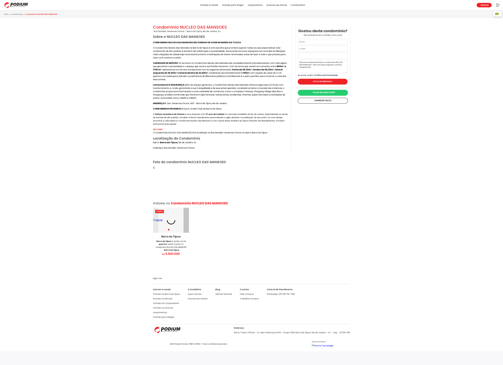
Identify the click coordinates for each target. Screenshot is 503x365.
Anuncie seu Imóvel (197, 298)
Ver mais (157, 129)
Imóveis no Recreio (162, 298)
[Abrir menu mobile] (498, 5)
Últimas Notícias (223, 294)
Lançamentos (160, 312)
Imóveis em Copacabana (166, 303)
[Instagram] (166, 278)
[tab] (169, 229)
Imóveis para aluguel (163, 317)
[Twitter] (181, 278)
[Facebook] (171, 278)
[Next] (186, 220)
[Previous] (155, 220)
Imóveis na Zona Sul (163, 307)
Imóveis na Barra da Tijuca (166, 294)
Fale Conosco (247, 294)
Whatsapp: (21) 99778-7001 (281, 294)
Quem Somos (194, 294)
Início (6, 14)
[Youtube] (176, 278)
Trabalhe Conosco (249, 298)
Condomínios (17, 14)
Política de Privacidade (326, 75)
